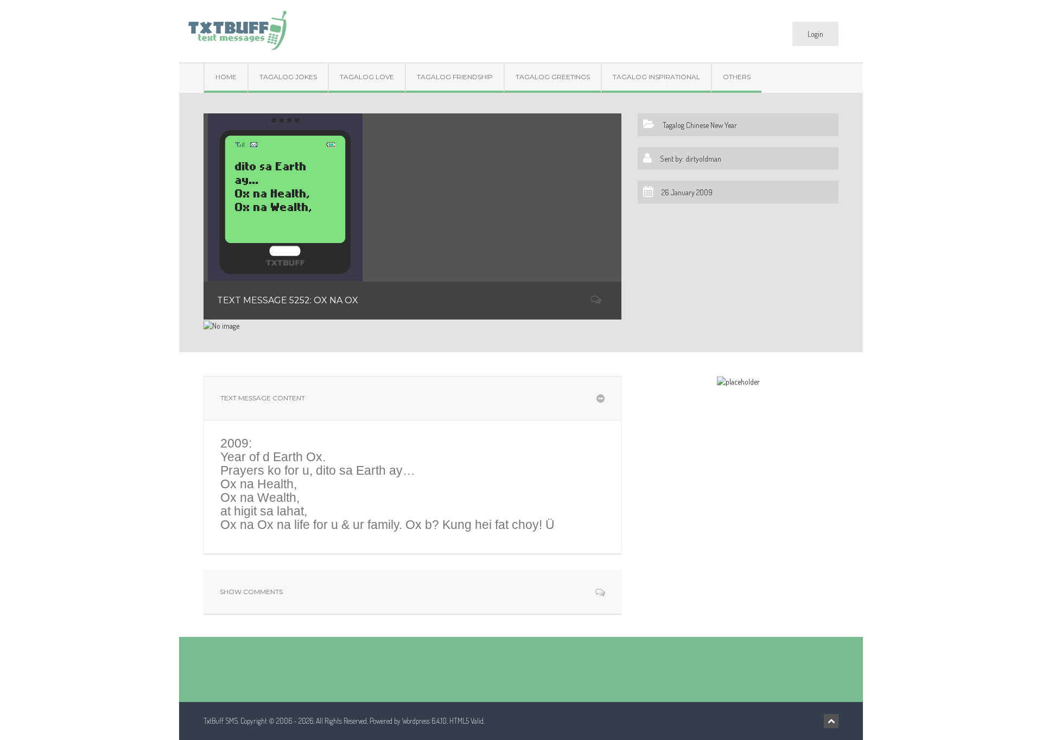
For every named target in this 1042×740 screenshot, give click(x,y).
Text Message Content (262, 398)
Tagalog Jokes (288, 77)
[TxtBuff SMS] (237, 27)
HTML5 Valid (466, 720)
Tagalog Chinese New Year (700, 125)
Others (737, 77)
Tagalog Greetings (553, 77)
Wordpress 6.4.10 (424, 720)
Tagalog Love (367, 77)
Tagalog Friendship (455, 77)
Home (226, 77)
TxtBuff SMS (221, 720)
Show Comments (251, 592)
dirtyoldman (703, 158)
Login (815, 34)
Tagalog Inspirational (656, 77)
